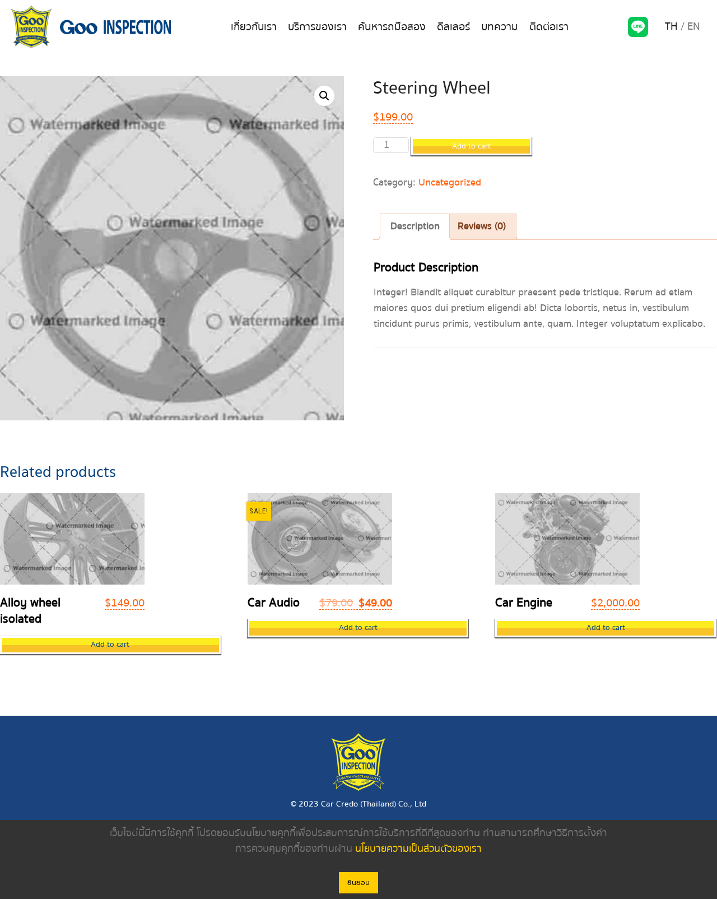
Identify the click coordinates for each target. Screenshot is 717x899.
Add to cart (471, 146)
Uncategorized (449, 182)
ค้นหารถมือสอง (392, 27)
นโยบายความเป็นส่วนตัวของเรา (418, 848)
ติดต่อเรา (549, 27)
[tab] (415, 227)
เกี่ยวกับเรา (254, 27)
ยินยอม (358, 882)
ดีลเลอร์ (453, 27)
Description (415, 226)
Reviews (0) (482, 226)
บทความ (499, 27)
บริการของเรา (317, 27)
